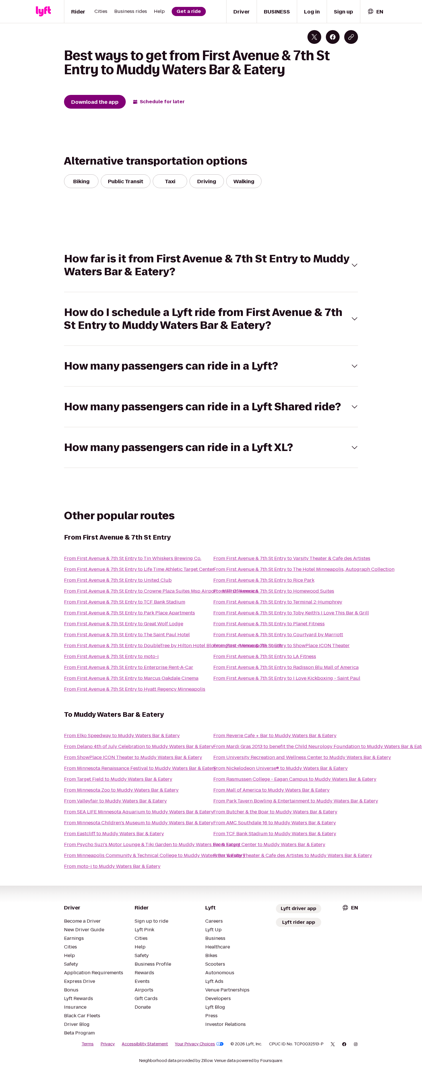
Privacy (107, 1044)
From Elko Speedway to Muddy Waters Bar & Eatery (122, 735)
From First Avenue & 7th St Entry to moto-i (111, 656)
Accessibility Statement (145, 1044)
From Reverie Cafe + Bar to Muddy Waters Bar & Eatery (274, 735)
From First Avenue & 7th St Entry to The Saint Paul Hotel (127, 634)
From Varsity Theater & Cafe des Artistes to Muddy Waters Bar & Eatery (292, 855)
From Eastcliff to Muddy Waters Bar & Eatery (114, 833)
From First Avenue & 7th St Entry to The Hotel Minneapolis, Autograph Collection (303, 569)
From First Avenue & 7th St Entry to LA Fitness (264, 656)
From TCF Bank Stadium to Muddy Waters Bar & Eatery (274, 833)
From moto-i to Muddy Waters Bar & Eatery (112, 866)
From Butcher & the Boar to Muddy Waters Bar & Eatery (275, 812)
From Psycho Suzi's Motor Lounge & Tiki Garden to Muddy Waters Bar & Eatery (152, 844)
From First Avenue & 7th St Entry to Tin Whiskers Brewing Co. (132, 558)
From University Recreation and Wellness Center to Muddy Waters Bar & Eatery (302, 757)
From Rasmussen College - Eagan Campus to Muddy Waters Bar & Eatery (294, 779)
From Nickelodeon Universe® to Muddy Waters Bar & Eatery (280, 768)
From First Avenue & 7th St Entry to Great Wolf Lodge (123, 623)
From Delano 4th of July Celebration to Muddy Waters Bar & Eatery (139, 746)
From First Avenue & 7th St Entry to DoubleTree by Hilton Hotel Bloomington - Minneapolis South (173, 645)
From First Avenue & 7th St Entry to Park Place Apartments (129, 613)
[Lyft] (43, 11)
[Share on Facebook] (333, 37)
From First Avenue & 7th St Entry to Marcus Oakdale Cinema (131, 678)
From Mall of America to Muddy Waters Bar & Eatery (271, 790)
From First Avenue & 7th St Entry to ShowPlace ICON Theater (281, 645)
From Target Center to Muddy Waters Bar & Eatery (269, 844)
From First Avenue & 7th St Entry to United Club (118, 580)
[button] (211, 265)
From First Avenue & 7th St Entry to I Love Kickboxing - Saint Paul (286, 678)
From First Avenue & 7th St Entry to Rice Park (263, 580)
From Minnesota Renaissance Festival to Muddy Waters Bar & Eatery (140, 768)
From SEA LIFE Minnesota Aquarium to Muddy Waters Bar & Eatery (139, 812)
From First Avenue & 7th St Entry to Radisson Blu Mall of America (286, 667)
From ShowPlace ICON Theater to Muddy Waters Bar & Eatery (133, 757)
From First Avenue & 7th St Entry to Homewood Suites (273, 591)
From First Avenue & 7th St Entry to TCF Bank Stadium (124, 602)
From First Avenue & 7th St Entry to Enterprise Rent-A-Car (128, 667)
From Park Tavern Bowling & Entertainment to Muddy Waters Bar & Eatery (295, 801)
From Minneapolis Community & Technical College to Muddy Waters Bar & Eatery (154, 855)
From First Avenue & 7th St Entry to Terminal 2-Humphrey (277, 602)
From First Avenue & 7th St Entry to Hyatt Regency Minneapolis (134, 689)
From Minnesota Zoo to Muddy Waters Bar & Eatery (121, 790)
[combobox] (375, 11)
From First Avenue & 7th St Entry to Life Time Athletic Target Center (139, 569)
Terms (88, 1044)
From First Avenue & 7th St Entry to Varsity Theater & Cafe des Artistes (291, 558)
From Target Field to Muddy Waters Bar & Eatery (118, 779)
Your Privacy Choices (195, 1044)
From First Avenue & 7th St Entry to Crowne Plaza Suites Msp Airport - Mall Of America (161, 591)
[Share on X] (314, 37)
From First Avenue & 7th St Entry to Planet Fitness (269, 623)
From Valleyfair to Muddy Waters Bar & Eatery (115, 801)
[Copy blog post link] (351, 37)
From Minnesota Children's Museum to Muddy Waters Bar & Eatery (138, 822)
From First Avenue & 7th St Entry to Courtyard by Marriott (278, 634)
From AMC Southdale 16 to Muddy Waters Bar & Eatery (274, 822)
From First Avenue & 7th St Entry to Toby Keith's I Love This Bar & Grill (291, 613)
